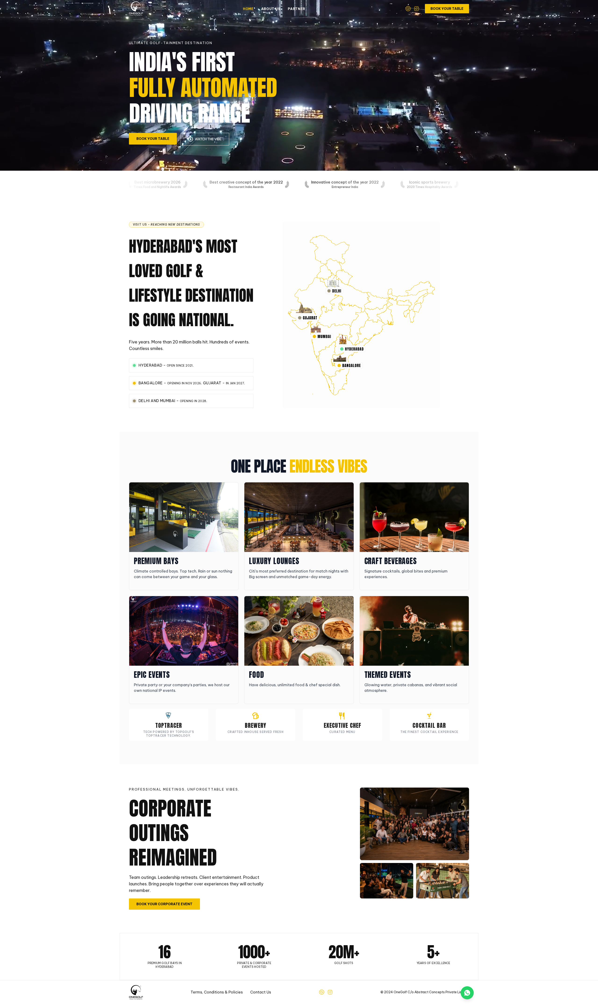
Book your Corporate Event (164, 904)
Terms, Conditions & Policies (217, 992)
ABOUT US (271, 9)
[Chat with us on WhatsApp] (467, 992)
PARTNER (296, 9)
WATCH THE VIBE (208, 139)
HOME (248, 9)
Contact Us (260, 992)
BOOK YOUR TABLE (447, 9)
